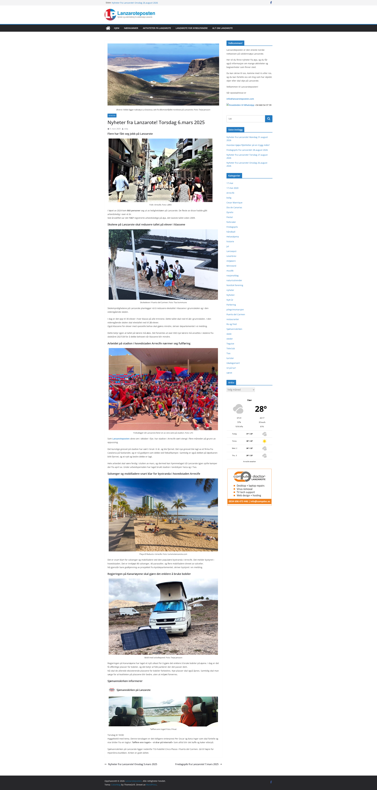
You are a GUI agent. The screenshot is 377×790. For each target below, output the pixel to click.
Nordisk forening (234, 285)
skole (229, 333)
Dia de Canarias (234, 207)
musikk (229, 270)
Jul (227, 246)
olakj (126, 128)
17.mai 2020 (232, 188)
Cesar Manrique (234, 202)
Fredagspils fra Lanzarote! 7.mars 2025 (197, 764)
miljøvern (231, 261)
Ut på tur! (231, 367)
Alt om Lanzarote (222, 28)
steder (229, 338)
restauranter (232, 319)
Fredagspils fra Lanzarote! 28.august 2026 (247, 150)
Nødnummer (131, 28)
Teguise (230, 343)
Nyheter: (230, 295)
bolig (228, 197)
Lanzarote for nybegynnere (192, 28)
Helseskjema (232, 236)
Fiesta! (229, 217)
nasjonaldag (232, 275)
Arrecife (230, 192)
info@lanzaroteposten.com (240, 98)
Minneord (231, 265)
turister (230, 358)
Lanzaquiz (231, 251)
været (229, 372)
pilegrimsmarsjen (235, 309)
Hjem (116, 28)
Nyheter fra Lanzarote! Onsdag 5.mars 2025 (132, 764)
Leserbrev (231, 256)
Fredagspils (232, 226)
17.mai (229, 183)
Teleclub (230, 348)
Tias (228, 353)
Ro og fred (231, 324)
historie (230, 241)
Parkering (231, 304)
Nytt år (229, 299)
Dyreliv (229, 212)
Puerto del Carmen (235, 314)
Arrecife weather (249, 461)
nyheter (112, 115)
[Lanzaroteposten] (108, 28)
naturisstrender (234, 280)
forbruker (231, 222)
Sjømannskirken (234, 329)
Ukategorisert (233, 363)
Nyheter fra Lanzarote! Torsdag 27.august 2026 (135, 2)
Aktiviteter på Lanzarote (157, 28)
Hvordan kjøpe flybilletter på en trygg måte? (248, 145)
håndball (230, 231)
